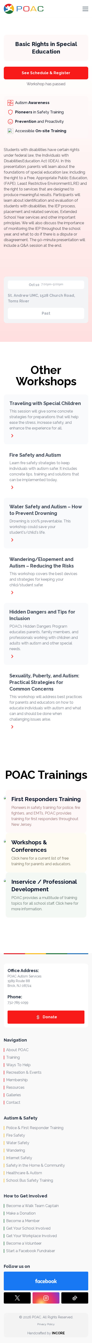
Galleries (13, 1095)
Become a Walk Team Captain (32, 1206)
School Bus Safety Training (29, 1180)
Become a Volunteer (24, 1243)
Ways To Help (18, 1065)
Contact (13, 1102)
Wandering (15, 1150)
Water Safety (17, 1143)
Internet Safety (19, 1158)
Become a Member (23, 1221)
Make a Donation (21, 1213)
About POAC (17, 1050)
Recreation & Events (24, 1072)
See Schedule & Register (46, 73)
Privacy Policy (46, 1324)
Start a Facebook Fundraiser (30, 1251)
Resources (15, 1087)
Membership (17, 1080)
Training (13, 1057)
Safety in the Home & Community (35, 1165)
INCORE (58, 1333)
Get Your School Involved (28, 1228)
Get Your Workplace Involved (31, 1236)
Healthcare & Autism (24, 1173)
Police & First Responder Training (34, 1128)
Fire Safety (15, 1135)
